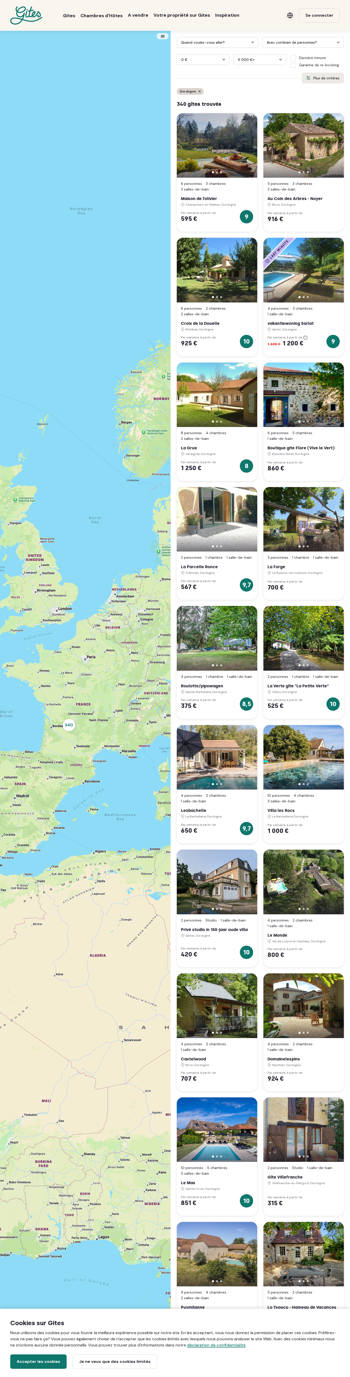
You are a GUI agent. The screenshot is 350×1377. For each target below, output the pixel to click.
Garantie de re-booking (319, 65)
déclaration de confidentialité (216, 1345)
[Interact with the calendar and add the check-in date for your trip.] (179, 42)
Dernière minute (312, 57)
